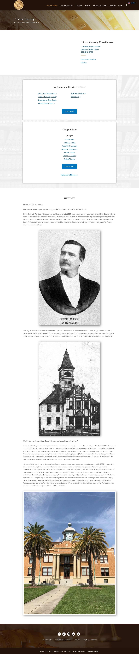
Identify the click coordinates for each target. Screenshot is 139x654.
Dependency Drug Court (47, 100)
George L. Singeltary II (69, 149)
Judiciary (84, 62)
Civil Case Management (47, 93)
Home (15, 22)
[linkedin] (64, 634)
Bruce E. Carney (69, 152)
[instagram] (68, 634)
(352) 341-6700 (87, 52)
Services (87, 5)
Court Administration (66, 5)
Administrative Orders (100, 5)
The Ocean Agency (93, 651)
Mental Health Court (45, 103)
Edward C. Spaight (69, 156)
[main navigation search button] (127, 5)
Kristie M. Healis (69, 143)
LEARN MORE (69, 111)
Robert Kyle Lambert (69, 146)
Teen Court (75, 97)
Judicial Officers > (69, 175)
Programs (79, 5)
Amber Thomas (69, 159)
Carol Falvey (69, 139)
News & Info (47, 640)
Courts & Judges (52, 5)
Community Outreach (63, 640)
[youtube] (78, 634)
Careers (120, 5)
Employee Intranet (90, 640)
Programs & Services (88, 59)
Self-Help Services (78, 93)
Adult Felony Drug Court (47, 97)
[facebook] (59, 634)
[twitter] (73, 634)
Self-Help (113, 5)
